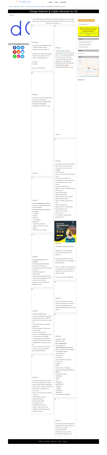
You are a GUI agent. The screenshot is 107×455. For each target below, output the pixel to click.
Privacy (54, 441)
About (41, 441)
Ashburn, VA (24, 6)
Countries (63, 2)
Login (65, 441)
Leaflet (82, 76)
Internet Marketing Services (85, 42)
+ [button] (79, 60)
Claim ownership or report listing (86, 20)
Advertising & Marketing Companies (36, 6)
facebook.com (81, 53)
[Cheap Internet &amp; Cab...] (89, 68)
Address (12, 15)
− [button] (79, 63)
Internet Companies (83, 46)
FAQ (60, 441)
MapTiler (85, 76)
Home (51, 2)
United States (16, 6)
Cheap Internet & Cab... (89, 71)
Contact (47, 441)
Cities (56, 2)
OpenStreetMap (91, 76)
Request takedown (83, 24)
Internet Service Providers (85, 44)
